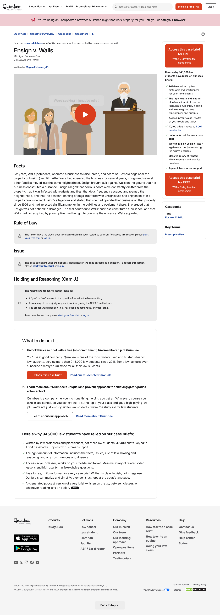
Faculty (85, 543)
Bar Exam (53, 6)
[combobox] (142, 7)
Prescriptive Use (174, 234)
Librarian (86, 538)
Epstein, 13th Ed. (174, 217)
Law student (89, 532)
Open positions (123, 547)
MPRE (69, 6)
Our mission (121, 527)
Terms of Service (181, 584)
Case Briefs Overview (42, 33)
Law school (88, 527)
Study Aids (35, 6)
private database (33, 43)
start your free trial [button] (43, 265)
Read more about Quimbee (94, 416)
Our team (119, 532)
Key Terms (172, 227)
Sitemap (177, 590)
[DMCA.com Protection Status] (195, 590)
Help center (187, 538)
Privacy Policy (199, 584)
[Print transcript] (202, 33)
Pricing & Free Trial (188, 6)
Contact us (186, 527)
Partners (119, 553)
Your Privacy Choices (153, 590)
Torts (168, 213)
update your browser (171, 20)
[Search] (115, 7)
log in (47, 237)
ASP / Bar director (92, 549)
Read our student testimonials (90, 375)
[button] (85, 114)
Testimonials (122, 558)
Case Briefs (81, 33)
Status (183, 543)
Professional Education (90, 6)
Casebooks (64, 33)
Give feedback (189, 532)
